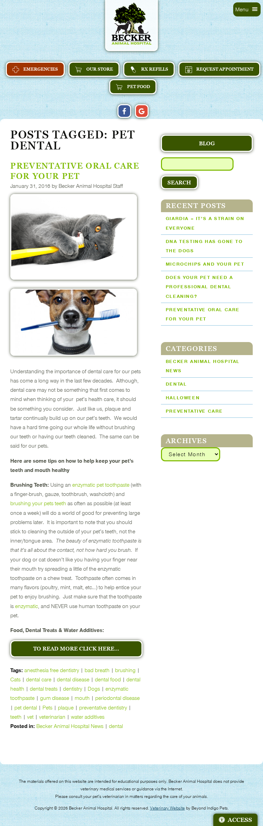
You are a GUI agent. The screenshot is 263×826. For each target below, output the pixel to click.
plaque (66, 707)
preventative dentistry (103, 707)
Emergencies (40, 69)
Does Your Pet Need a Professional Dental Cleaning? (199, 287)
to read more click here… (76, 648)
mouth (82, 698)
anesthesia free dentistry (51, 670)
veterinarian (52, 717)
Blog (207, 143)
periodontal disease (117, 698)
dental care (38, 679)
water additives (87, 717)
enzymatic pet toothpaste (100, 485)
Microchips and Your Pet (205, 264)
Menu (242, 9)
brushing (125, 670)
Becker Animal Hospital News (69, 726)
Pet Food (138, 86)
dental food (108, 679)
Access (240, 819)
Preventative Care (194, 411)
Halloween (183, 397)
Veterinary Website (167, 808)
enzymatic (26, 606)
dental (116, 726)
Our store (99, 69)
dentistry (72, 689)
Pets (47, 707)
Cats (15, 679)
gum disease (54, 698)
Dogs (94, 689)
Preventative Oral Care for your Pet (203, 314)
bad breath (97, 670)
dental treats (44, 689)
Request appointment (224, 69)
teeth (16, 717)
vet (30, 717)
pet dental (25, 707)
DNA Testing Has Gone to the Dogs (204, 246)
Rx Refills (154, 69)
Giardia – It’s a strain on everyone (205, 223)
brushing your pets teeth (38, 503)
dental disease (73, 679)
